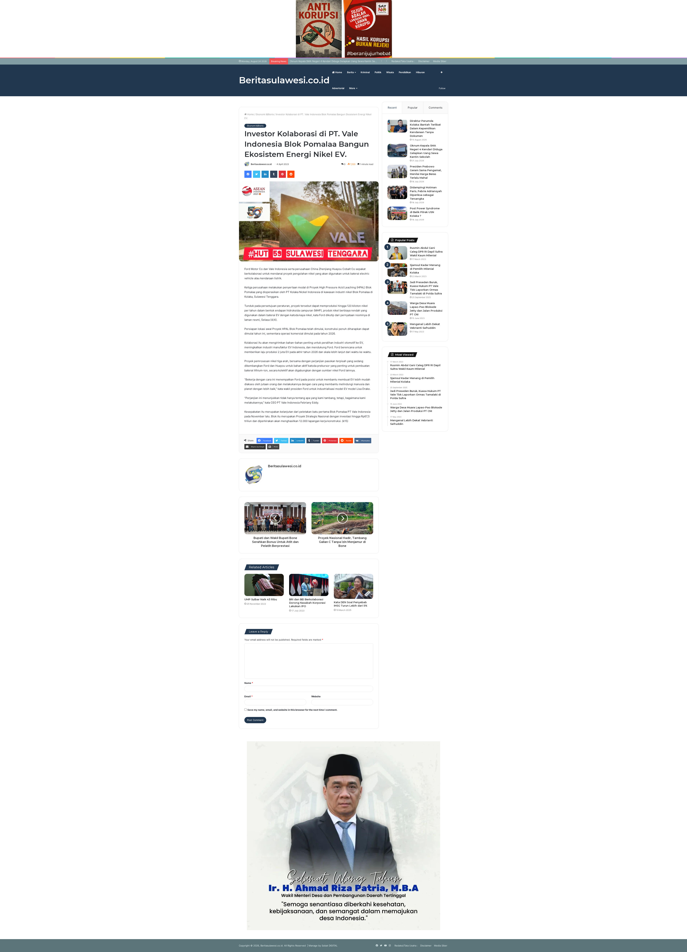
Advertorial (338, 88)
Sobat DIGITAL (329, 945)
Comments (435, 107)
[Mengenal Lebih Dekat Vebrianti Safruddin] (397, 329)
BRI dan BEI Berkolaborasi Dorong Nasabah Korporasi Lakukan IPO (307, 603)
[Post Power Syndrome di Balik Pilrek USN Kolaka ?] (397, 213)
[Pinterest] (282, 174)
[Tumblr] (273, 174)
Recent (392, 107)
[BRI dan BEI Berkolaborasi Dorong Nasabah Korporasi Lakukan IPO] (308, 585)
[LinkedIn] (265, 174)
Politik (378, 72)
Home (338, 72)
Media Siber (439, 61)
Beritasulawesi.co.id (261, 164)
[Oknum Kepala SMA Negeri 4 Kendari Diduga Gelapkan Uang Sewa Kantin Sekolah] (397, 150)
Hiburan (420, 72)
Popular (413, 107)
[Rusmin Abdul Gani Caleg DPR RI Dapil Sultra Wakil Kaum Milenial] (397, 253)
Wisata (390, 72)
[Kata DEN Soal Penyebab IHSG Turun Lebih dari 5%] (353, 586)
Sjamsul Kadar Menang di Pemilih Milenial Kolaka (425, 268)
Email (248, 696)
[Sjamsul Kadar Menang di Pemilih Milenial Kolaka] (397, 270)
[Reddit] (290, 174)
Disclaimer (424, 61)
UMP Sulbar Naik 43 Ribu (260, 599)
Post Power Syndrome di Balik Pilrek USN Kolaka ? (425, 212)
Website (316, 696)
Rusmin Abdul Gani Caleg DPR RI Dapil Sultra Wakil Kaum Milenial (426, 251)
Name (248, 683)
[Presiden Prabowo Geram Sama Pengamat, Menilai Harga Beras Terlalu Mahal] (397, 171)
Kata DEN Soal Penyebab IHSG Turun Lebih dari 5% (350, 604)
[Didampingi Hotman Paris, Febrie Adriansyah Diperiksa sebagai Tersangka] (397, 192)
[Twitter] (256, 174)
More (352, 88)
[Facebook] (248, 174)
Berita (350, 72)
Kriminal (365, 72)
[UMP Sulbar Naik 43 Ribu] (264, 585)
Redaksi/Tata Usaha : (403, 61)
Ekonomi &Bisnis (265, 114)
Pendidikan (405, 72)
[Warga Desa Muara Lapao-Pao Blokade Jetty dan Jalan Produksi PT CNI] (397, 308)
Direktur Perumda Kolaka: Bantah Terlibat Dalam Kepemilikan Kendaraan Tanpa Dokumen (425, 128)
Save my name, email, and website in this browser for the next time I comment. (292, 709)
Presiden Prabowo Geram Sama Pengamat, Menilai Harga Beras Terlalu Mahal (333, 61)
